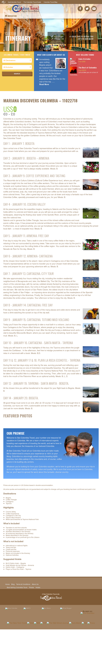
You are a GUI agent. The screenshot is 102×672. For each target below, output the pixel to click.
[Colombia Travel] (22, 13)
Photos (31, 587)
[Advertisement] (51, 650)
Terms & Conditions (23, 584)
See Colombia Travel (51, 597)
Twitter (87, 8)
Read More (44, 84)
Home (7, 584)
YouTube (94, 8)
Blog (13, 584)
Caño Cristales (84, 58)
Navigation (12, 16)
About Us (35, 584)
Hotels (38, 587)
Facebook (80, 8)
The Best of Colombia (87, 67)
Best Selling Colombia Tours (17, 587)
